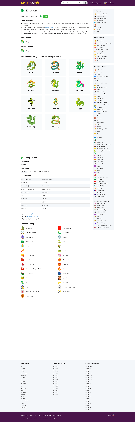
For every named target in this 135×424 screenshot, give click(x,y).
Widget (39, 415)
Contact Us (33, 415)
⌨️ (95, 3)
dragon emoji (49, 27)
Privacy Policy (24, 415)
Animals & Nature (32, 216)
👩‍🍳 (109, 3)
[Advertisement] (55, 143)
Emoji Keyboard (47, 415)
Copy (45, 16)
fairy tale (32, 214)
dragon (26, 214)
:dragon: (23, 171)
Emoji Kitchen (57, 415)
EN (80, 3)
